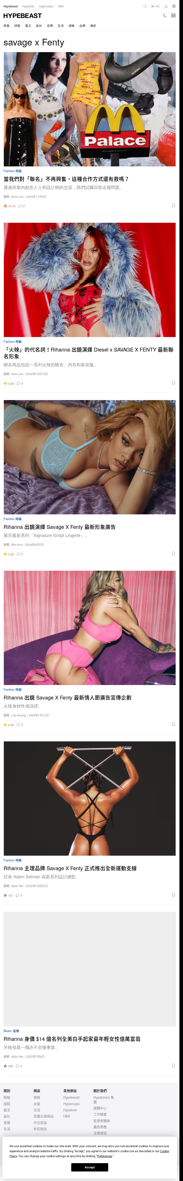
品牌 (82, 26)
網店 (93, 26)
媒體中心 (100, 1108)
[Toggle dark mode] (165, 15)
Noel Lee (17, 374)
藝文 (28, 26)
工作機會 (100, 1114)
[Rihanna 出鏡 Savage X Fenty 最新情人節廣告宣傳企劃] (90, 628)
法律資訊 (100, 1133)
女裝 (37, 1103)
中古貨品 (40, 1122)
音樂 (50, 26)
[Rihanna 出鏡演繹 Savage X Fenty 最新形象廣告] (90, 457)
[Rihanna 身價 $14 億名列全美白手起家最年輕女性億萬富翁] (90, 969)
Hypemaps (71, 1103)
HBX (66, 1116)
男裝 (37, 1097)
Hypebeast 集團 (103, 1099)
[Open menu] (173, 15)
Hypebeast (71, 1097)
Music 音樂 (11, 1031)
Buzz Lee (17, 196)
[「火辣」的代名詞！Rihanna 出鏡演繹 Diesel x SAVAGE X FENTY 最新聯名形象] (90, 280)
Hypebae (70, 1109)
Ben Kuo (17, 544)
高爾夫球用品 (44, 1116)
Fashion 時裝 (13, 171)
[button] (102, 205)
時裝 (7, 26)
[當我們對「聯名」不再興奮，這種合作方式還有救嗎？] (90, 109)
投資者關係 (101, 1120)
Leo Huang (18, 715)
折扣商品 (40, 1128)
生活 (61, 26)
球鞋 (17, 26)
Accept (90, 1167)
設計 (39, 26)
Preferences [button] (104, 1156)
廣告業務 (100, 1126)
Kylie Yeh (17, 886)
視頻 (72, 26)
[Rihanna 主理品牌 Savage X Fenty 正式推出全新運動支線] (90, 798)
